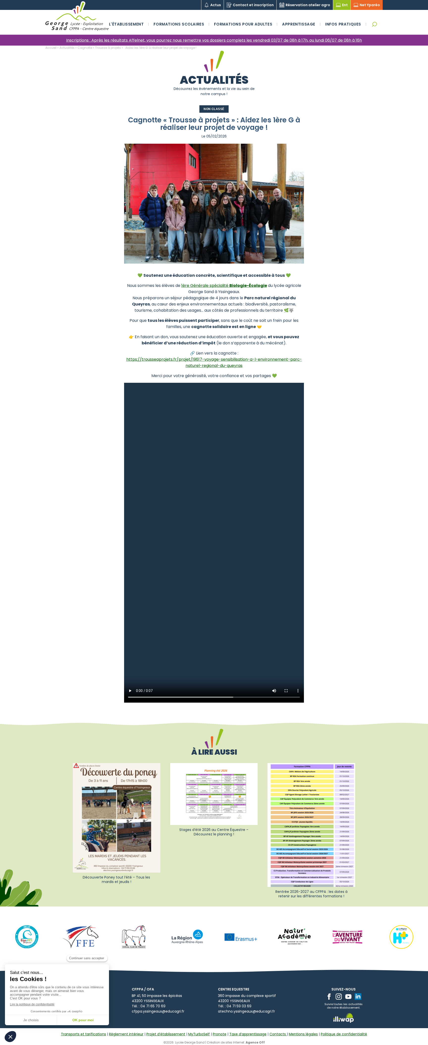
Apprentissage (298, 24)
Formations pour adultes (243, 24)
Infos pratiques (343, 24)
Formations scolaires (179, 24)
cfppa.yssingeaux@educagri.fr (158, 1011)
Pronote (219, 1034)
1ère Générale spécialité (224, 285)
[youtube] (348, 996)
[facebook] (329, 996)
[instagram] (338, 996)
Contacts (278, 1034)
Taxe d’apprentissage (248, 1034)
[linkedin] (358, 996)
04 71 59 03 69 (239, 1006)
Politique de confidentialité (344, 1034)
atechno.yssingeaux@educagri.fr (246, 1011)
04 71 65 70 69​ (152, 1006)
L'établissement (126, 24)
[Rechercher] (374, 24)
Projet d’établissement (165, 1034)
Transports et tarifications (83, 1034)
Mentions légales (303, 1034)
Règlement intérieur (126, 1034)
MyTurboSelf (199, 1034)
